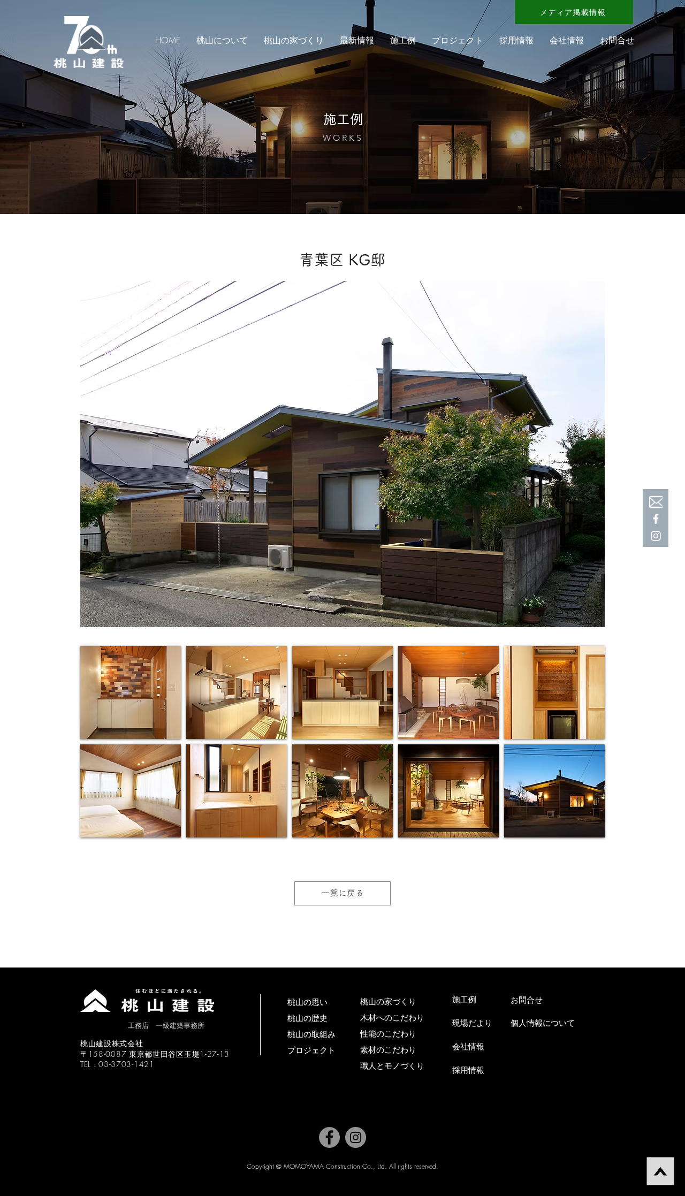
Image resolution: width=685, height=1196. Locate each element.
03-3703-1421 (126, 1064)
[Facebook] (656, 518)
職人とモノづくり (392, 1065)
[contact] (656, 501)
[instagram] (656, 536)
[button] (222, 40)
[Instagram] (355, 1137)
